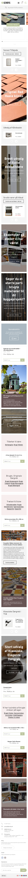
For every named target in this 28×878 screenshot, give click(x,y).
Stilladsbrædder (12, 504)
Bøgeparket (10, 509)
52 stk (7, 360)
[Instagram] (5, 858)
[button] (3, 41)
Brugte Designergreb (11, 481)
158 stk (7, 461)
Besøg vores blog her (7, 847)
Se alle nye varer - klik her (12, 54)
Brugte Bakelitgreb (14, 485)
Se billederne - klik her (14, 261)
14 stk (7, 525)
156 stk (7, 696)
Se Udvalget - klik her (14, 771)
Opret (14, 338)
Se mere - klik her (14, 180)
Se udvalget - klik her (14, 672)
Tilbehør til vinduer (14, 717)
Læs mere (14, 368)
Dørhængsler (9, 445)
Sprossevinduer (19, 713)
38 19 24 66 (7, 823)
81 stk (7, 733)
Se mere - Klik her (14, 104)
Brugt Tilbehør (18, 445)
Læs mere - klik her (14, 315)
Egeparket (18, 509)
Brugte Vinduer (8, 713)
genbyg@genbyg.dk (8, 826)
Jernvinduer (9, 715)
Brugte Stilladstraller (13, 506)
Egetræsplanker (19, 507)
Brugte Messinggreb (17, 483)
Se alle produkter (10, 562)
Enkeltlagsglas (17, 715)
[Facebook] (2, 858)
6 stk (7, 747)
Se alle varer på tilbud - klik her (13, 201)
